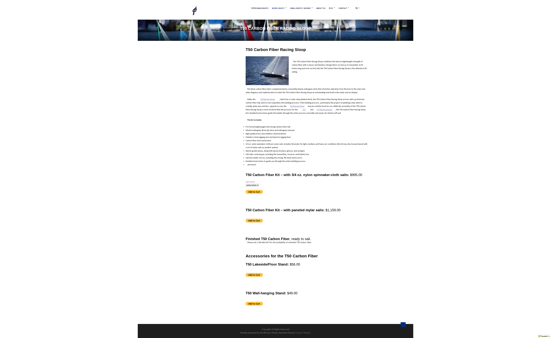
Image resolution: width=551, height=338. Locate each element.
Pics (331, 8)
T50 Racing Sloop (297, 106)
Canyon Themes (302, 332)
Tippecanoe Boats (259, 8)
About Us (320, 8)
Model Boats (278, 8)
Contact (342, 8)
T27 (304, 109)
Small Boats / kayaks (300, 8)
